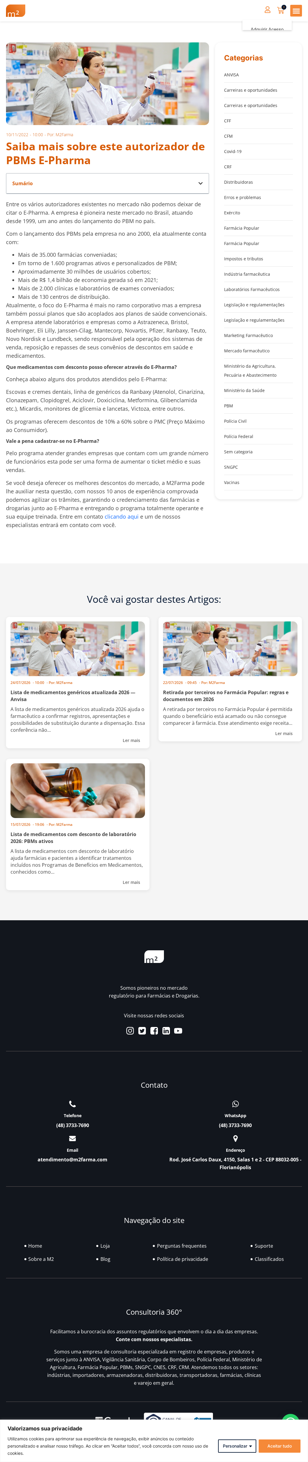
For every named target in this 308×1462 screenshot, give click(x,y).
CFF (227, 121)
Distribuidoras (238, 182)
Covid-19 (233, 151)
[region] (154, 1441)
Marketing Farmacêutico (248, 335)
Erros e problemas (242, 197)
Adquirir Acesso (267, 29)
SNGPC (231, 467)
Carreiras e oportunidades (250, 90)
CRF (228, 167)
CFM (228, 136)
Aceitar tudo (279, 1445)
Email (72, 1150)
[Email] (72, 1138)
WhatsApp (235, 1115)
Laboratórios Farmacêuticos (252, 289)
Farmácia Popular (241, 228)
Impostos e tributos (243, 259)
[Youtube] (178, 1030)
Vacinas (231, 482)
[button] (296, 11)
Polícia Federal (238, 436)
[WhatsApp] (235, 1104)
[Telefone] (72, 1104)
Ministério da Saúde (244, 390)
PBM (228, 406)
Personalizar (235, 1445)
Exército (232, 213)
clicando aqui (122, 516)
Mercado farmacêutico (247, 351)
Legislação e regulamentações (254, 305)
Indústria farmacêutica (247, 274)
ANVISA (231, 75)
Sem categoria (238, 452)
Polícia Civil (235, 421)
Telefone (73, 1115)
